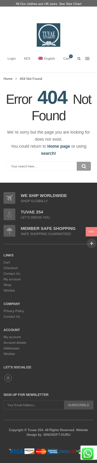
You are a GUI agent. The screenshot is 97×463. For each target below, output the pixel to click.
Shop (7, 285)
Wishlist (9, 290)
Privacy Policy (14, 311)
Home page (58, 146)
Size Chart (73, 4)
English (49, 58)
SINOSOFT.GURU (56, 434)
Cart (7, 262)
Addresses (11, 348)
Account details (15, 342)
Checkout (11, 268)
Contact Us (12, 273)
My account (12, 279)
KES (27, 58)
